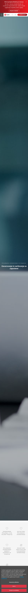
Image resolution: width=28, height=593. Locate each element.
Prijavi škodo (14, 10)
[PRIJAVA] (15, 14)
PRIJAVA (15, 15)
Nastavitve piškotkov (14, 582)
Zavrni (14, 586)
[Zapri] (26, 568)
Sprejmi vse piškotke (14, 590)
